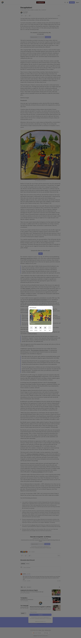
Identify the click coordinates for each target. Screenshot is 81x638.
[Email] (40, 327)
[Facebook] (36, 327)
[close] (51, 307)
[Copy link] (31, 327)
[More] (50, 327)
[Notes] (45, 327)
